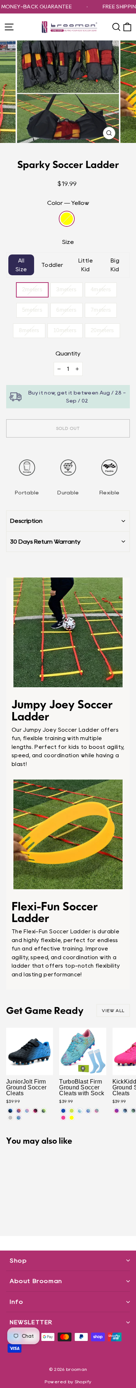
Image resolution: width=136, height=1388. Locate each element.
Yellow (66, 218)
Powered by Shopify (68, 1382)
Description (26, 521)
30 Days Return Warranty (45, 541)
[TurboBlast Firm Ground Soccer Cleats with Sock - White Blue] (80, 1110)
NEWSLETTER (31, 1322)
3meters (66, 289)
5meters (32, 310)
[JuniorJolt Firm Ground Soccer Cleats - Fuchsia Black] (35, 1110)
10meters (65, 330)
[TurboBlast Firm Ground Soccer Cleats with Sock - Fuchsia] (63, 1117)
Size (68, 242)
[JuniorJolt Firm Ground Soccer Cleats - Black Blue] (10, 1110)
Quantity (68, 353)
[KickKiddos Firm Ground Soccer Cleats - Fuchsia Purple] (116, 1110)
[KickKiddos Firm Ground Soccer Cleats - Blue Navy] (125, 1110)
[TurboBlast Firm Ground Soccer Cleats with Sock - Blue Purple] (88, 1110)
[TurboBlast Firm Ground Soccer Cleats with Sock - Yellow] (71, 1117)
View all (113, 1010)
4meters (101, 289)
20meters (102, 330)
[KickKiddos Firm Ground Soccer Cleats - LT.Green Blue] (133, 1110)
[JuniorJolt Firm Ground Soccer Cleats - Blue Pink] (27, 1110)
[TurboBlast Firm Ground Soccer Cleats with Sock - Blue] (63, 1110)
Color (68, 203)
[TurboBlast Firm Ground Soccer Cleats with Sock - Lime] (71, 1110)
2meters (32, 289)
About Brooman (36, 1281)
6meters (66, 310)
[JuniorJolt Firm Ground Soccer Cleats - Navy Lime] (43, 1110)
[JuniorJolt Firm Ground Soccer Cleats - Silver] (10, 1117)
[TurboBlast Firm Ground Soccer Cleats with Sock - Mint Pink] (96, 1110)
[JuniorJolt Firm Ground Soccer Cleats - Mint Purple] (18, 1117)
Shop (18, 1260)
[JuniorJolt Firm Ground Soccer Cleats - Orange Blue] (18, 1110)
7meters (101, 310)
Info (16, 1302)
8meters (29, 330)
